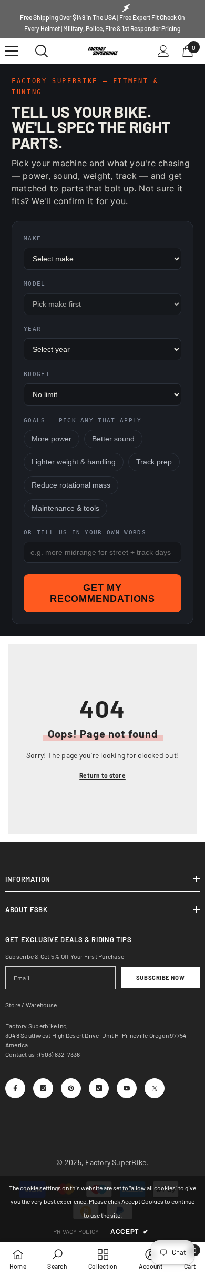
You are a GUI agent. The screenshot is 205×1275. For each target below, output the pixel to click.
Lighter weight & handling (74, 462)
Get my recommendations (103, 593)
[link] (57, 1258)
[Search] (41, 51)
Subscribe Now (160, 977)
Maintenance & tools (65, 508)
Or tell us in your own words (85, 532)
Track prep (154, 462)
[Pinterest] (71, 1088)
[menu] (11, 51)
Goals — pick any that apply (83, 420)
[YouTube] (127, 1088)
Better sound (113, 439)
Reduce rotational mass (71, 485)
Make (32, 238)
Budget (37, 374)
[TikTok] (99, 1088)
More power (51, 439)
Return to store (102, 775)
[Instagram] (43, 1088)
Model (35, 283)
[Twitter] (155, 1088)
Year (32, 329)
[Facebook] (15, 1088)
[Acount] (163, 51)
